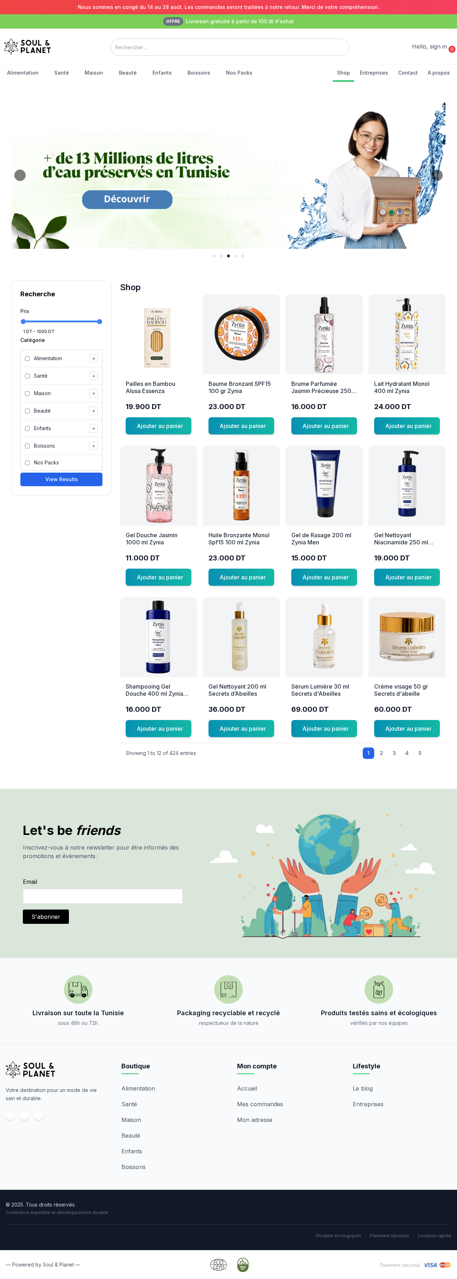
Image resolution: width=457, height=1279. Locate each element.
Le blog (363, 1088)
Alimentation (138, 1088)
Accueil (247, 1088)
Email (30, 881)
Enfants (131, 1151)
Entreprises (368, 1104)
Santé (129, 1104)
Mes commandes (260, 1104)
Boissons (133, 1166)
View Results (61, 479)
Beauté (130, 1135)
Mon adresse (254, 1119)
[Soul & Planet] (30, 1069)
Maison (131, 1119)
